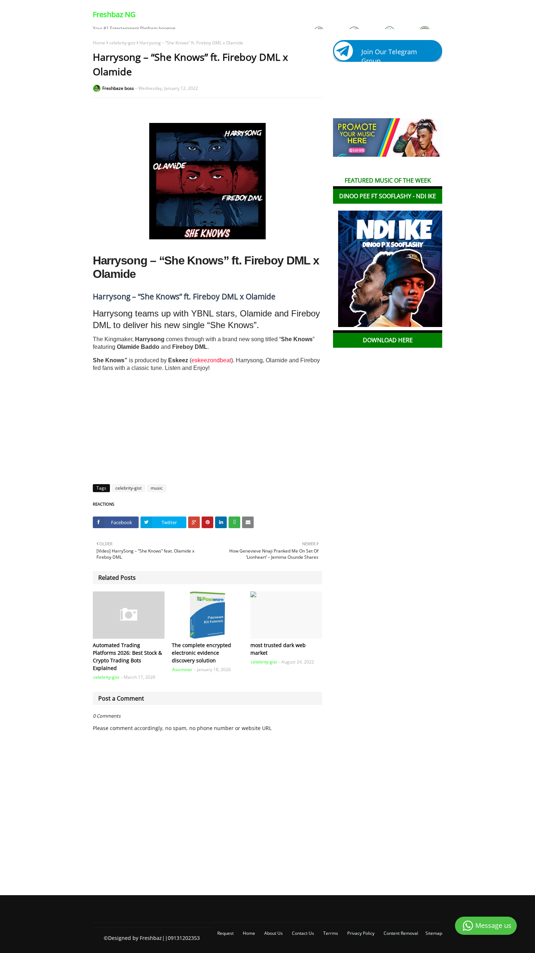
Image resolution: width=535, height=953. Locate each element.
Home (99, 43)
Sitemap (433, 933)
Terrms (330, 933)
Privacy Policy (360, 933)
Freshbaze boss (118, 88)
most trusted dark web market (278, 649)
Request (225, 933)
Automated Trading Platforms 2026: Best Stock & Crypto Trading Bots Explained (127, 656)
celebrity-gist (122, 43)
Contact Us (303, 933)
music (157, 488)
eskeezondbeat (211, 360)
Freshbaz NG (114, 14)
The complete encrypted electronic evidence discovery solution (201, 653)
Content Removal (401, 933)
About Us (273, 933)
